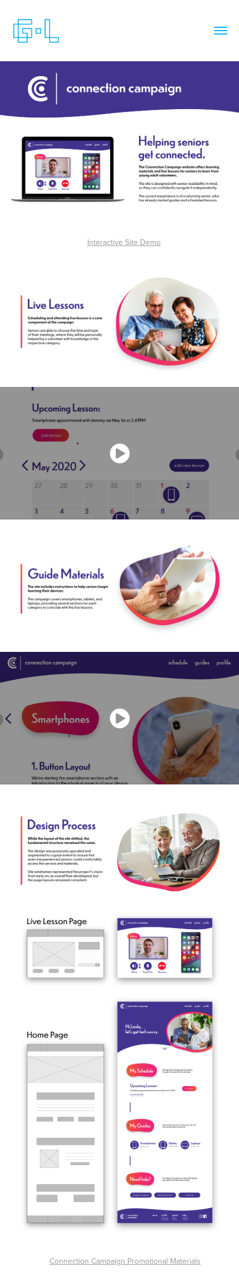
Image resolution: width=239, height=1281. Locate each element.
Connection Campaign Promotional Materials (125, 1261)
